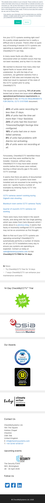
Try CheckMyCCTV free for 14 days (20, 269)
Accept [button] (18, 22)
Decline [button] (27, 22)
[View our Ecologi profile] (14, 402)
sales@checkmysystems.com (15, 252)
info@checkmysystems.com (18, 441)
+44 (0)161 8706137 (14, 444)
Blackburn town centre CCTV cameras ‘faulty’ (22, 204)
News (8, 266)
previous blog (23, 225)
